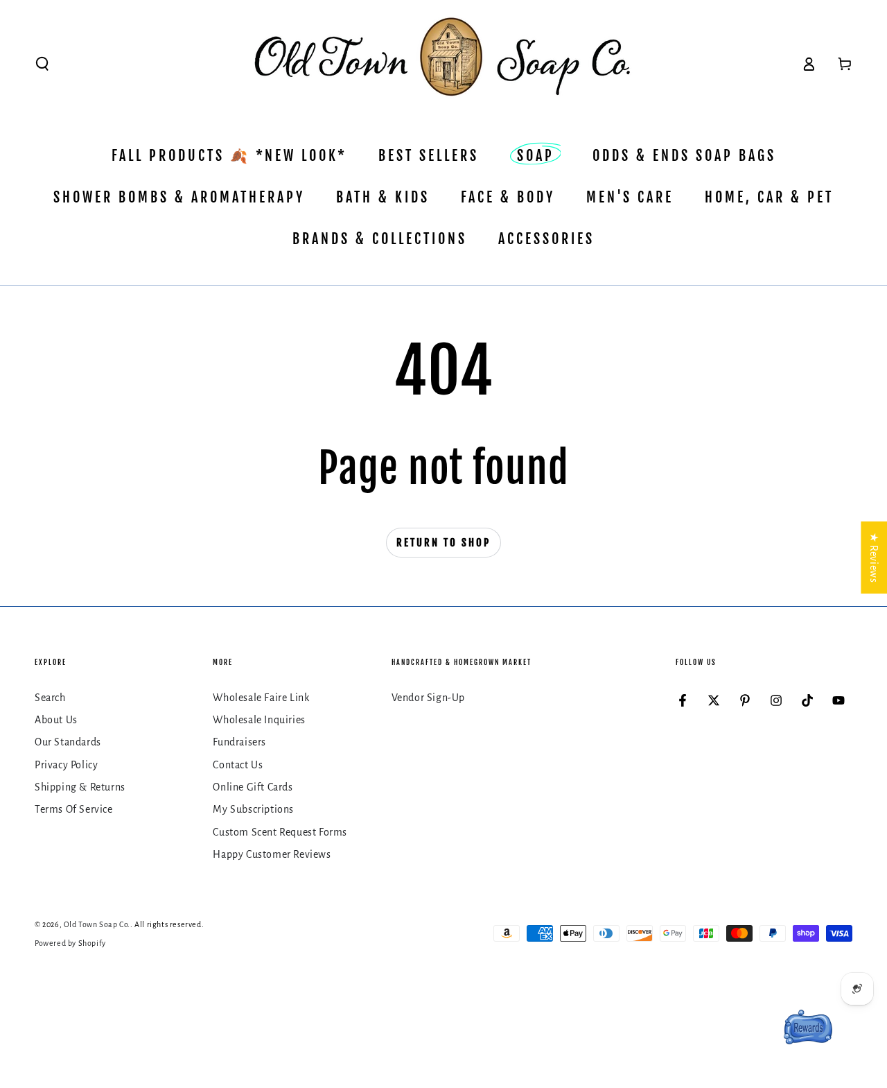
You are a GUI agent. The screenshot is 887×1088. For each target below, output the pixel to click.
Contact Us (238, 764)
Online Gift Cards (252, 787)
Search (50, 697)
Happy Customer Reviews (272, 854)
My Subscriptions (253, 809)
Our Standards (68, 742)
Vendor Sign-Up (428, 697)
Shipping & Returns (80, 787)
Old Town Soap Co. (97, 924)
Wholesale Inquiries (259, 719)
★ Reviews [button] (873, 557)
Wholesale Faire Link (261, 697)
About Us (56, 719)
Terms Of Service (74, 809)
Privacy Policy (66, 764)
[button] (42, 64)
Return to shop (443, 542)
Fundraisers (239, 742)
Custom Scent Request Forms (280, 832)
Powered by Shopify (70, 943)
